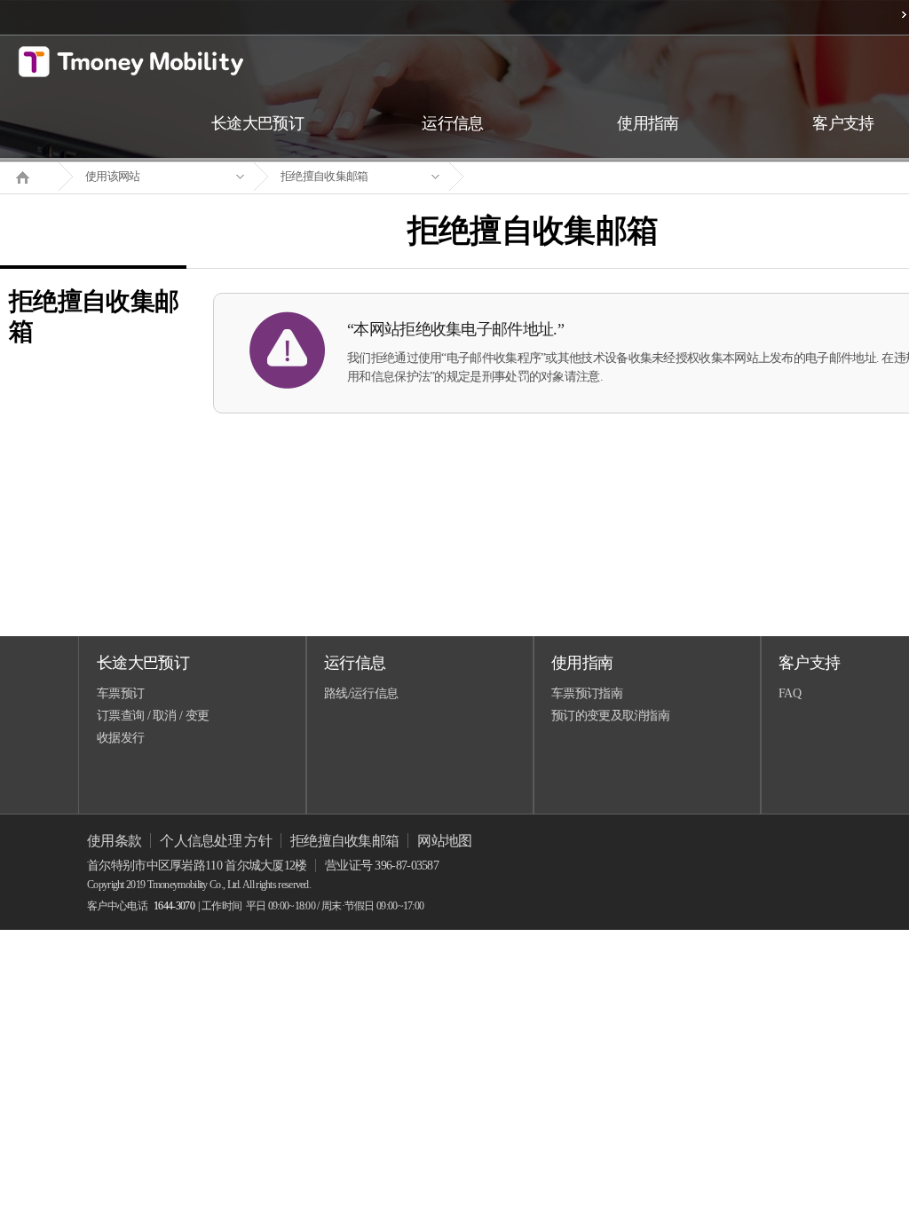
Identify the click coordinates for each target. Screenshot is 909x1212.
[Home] (29, 175)
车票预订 (120, 693)
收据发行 (120, 737)
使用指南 (582, 663)
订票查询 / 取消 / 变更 (153, 715)
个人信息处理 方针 (216, 840)
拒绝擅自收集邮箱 (324, 176)
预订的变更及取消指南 (610, 715)
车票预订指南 (586, 693)
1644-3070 (174, 906)
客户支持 (809, 663)
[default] (546, 177)
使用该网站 (112, 176)
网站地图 (444, 840)
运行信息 (354, 663)
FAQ (790, 693)
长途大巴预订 (143, 663)
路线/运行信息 (361, 693)
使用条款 (114, 840)
